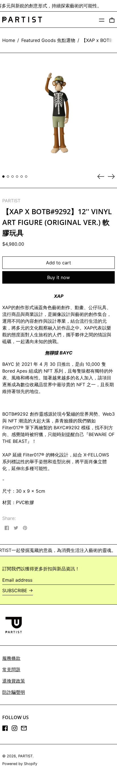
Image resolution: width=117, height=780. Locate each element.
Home (8, 40)
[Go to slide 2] (8, 176)
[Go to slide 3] (12, 176)
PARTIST (11, 200)
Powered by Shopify (19, 764)
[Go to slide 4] (17, 176)
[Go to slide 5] (21, 176)
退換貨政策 (13, 681)
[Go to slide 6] (26, 176)
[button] (112, 19)
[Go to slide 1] (3, 176)
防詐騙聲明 (13, 692)
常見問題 (11, 669)
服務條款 (11, 658)
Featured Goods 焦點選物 (48, 40)
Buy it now (58, 277)
